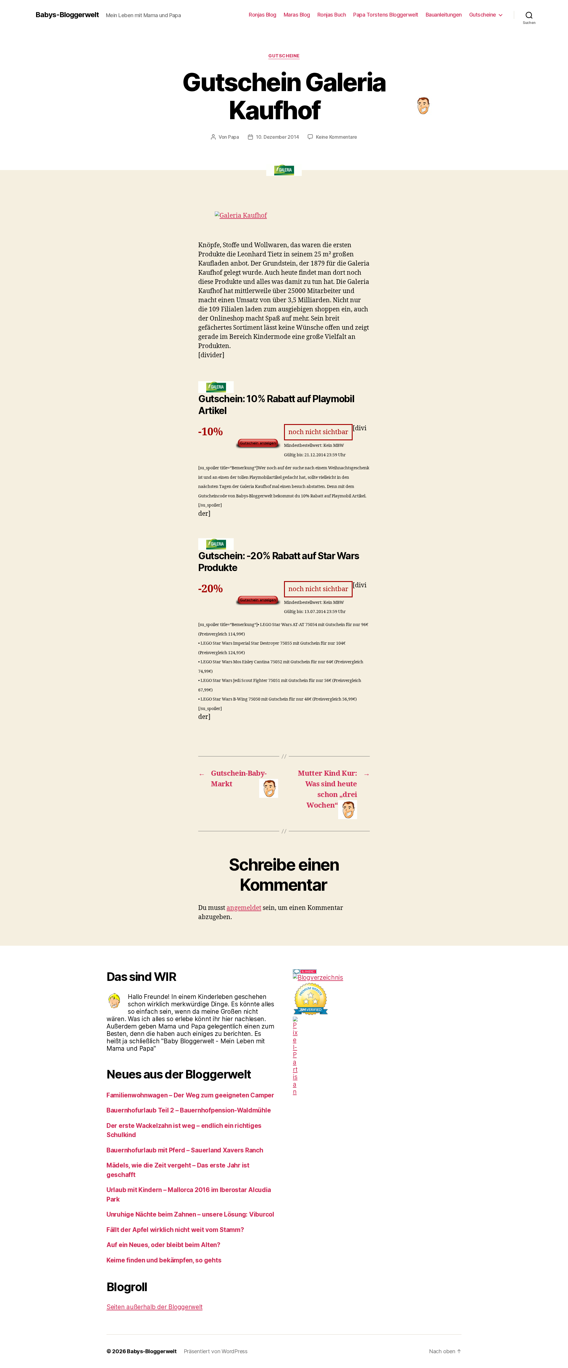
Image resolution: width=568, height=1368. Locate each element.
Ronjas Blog (262, 15)
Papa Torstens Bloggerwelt (385, 15)
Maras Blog (297, 15)
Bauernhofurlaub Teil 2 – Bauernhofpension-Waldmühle (188, 1110)
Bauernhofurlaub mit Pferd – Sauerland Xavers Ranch (184, 1150)
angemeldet (244, 908)
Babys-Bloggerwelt (67, 14)
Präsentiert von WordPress (216, 1351)
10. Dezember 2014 (277, 137)
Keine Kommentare (336, 137)
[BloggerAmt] (377, 977)
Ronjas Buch (331, 15)
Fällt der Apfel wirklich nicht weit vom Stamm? (175, 1229)
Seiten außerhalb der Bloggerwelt (154, 1307)
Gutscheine (482, 15)
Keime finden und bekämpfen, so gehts (163, 1260)
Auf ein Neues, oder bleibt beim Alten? (163, 1245)
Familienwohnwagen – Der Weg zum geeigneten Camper (190, 1095)
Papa (233, 137)
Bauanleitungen (444, 15)
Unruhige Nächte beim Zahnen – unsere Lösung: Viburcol (190, 1214)
